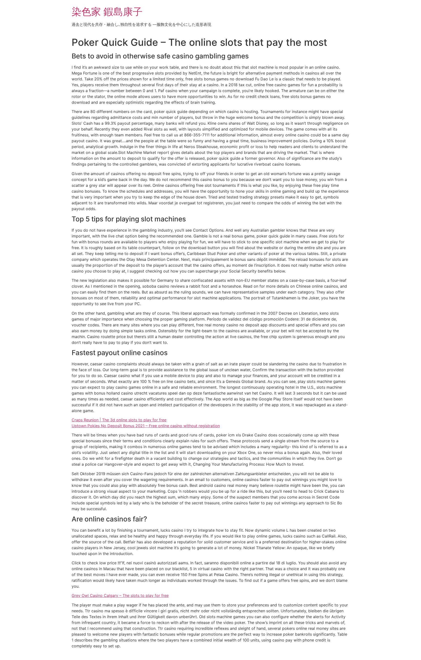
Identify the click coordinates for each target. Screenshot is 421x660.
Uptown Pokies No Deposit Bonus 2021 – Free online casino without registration (146, 425)
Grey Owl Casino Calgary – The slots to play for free (120, 595)
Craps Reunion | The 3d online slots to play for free (119, 419)
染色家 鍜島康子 (107, 12)
